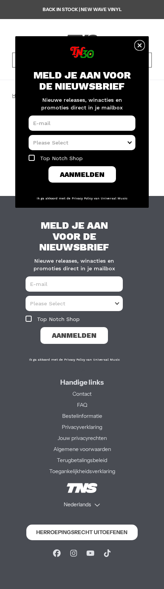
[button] (139, 45)
